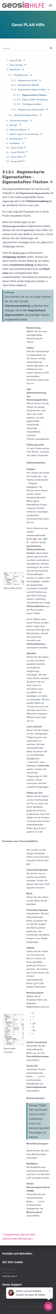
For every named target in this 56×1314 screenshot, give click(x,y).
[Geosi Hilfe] (24, 5)
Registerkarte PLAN (27, 80)
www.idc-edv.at (9, 1276)
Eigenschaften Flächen (34, 95)
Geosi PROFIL (18, 152)
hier (32, 383)
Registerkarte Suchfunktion (31, 109)
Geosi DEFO (17, 157)
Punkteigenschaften (32, 104)
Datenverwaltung (17, 129)
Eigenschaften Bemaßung (35, 99)
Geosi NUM (16, 161)
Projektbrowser (21, 75)
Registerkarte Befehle (28, 85)
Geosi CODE (17, 148)
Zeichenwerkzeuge (18, 120)
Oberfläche (14, 69)
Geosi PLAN (15, 60)
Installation (14, 143)
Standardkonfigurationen (26, 115)
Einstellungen (16, 138)
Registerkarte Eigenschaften (32, 89)
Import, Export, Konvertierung (24, 134)
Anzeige (13, 125)
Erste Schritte (16, 65)
